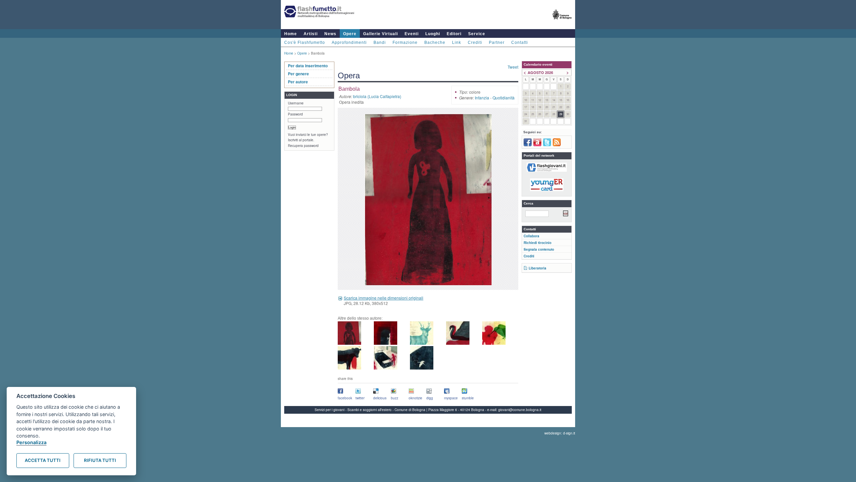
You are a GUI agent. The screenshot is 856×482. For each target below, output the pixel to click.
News (330, 33)
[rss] (557, 145)
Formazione (405, 42)
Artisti (311, 33)
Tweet (513, 67)
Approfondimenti (349, 42)
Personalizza (31, 442)
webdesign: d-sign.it (559, 433)
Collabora (531, 236)
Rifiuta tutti (100, 460)
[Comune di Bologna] (562, 22)
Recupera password (303, 145)
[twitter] (547, 145)
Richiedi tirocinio (537, 242)
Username (296, 103)
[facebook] (528, 145)
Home (290, 33)
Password (295, 114)
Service (476, 33)
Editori (454, 33)
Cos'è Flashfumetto (304, 42)
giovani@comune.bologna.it (519, 409)
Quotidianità (504, 97)
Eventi (412, 33)
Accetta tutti (43, 460)
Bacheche (434, 42)
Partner (497, 42)
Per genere (298, 74)
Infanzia (482, 97)
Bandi (379, 42)
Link (456, 42)
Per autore (298, 82)
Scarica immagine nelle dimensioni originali (383, 298)
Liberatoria (537, 268)
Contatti (519, 42)
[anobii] (537, 145)
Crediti (475, 42)
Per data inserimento (308, 66)
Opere (349, 33)
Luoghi (432, 33)
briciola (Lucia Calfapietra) (377, 96)
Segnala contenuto (539, 249)
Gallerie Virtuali (380, 33)
